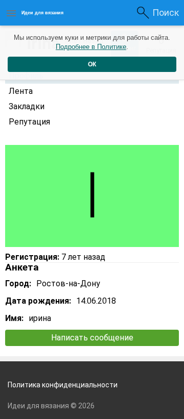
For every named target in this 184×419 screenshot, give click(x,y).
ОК (92, 64)
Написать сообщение (92, 337)
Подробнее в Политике (91, 47)
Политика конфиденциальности (63, 385)
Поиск (165, 12)
